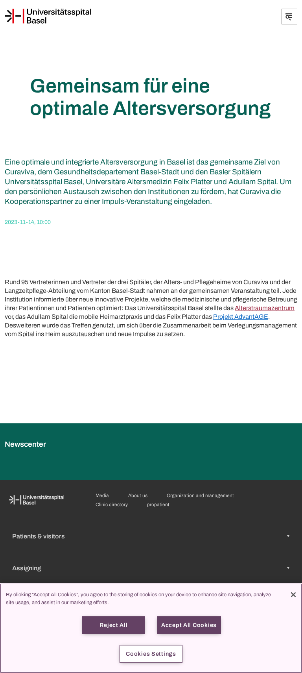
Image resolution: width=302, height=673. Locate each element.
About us (137, 495)
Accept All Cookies (189, 625)
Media (102, 495)
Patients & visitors (38, 536)
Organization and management (200, 495)
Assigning (26, 568)
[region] (151, 628)
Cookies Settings (151, 654)
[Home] (48, 16)
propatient (158, 504)
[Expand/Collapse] (289, 16)
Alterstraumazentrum (265, 308)
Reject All (113, 625)
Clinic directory (112, 504)
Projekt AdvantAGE (240, 316)
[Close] (293, 594)
